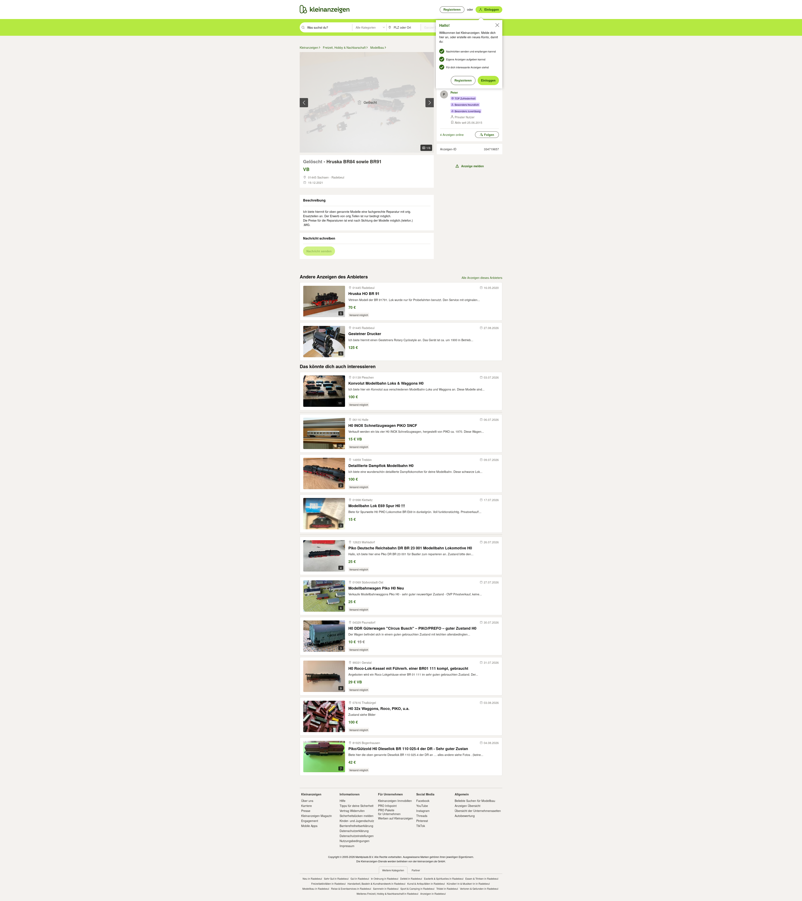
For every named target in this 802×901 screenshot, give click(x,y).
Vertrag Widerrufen (352, 811)
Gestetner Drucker (364, 333)
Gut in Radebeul (359, 878)
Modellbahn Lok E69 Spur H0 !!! (376, 505)
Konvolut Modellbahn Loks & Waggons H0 (386, 383)
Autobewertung (465, 816)
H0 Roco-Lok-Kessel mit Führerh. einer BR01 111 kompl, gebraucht (408, 668)
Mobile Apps (309, 826)
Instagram (423, 811)
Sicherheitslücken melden (356, 816)
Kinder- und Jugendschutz (357, 821)
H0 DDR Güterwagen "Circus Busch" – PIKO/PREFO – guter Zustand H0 (412, 628)
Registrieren (463, 80)
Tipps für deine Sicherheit (356, 806)
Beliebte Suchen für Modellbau (475, 801)
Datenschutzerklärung (354, 831)
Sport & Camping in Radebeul (417, 888)
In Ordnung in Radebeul (384, 878)
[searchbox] (329, 27)
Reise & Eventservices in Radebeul (351, 888)
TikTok (420, 826)
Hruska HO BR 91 (363, 293)
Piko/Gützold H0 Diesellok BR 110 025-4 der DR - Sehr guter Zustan (408, 748)
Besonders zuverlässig (468, 111)
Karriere (306, 806)
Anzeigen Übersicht (467, 806)
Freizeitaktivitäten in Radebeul (328, 883)
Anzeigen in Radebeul (433, 893)
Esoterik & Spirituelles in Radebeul (443, 878)
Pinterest (422, 821)
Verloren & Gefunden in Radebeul (479, 888)
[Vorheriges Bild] (304, 102)
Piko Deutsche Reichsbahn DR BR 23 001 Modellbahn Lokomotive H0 (410, 548)
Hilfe (342, 801)
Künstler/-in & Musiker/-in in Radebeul (468, 883)
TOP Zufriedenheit (465, 98)
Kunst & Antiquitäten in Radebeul (426, 883)
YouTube (422, 806)
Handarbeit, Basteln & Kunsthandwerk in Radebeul (376, 883)
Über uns (307, 801)
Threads (421, 816)
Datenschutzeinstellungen (357, 836)
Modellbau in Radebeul (315, 888)
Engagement (309, 821)
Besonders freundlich (467, 104)
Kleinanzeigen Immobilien (395, 801)
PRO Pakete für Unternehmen (389, 812)
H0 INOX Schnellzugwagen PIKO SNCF (382, 425)
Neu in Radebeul (312, 878)
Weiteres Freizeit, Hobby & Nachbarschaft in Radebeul (387, 893)
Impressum (347, 846)
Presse (305, 811)
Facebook (422, 801)
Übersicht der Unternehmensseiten (478, 811)
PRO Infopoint (387, 806)
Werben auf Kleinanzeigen (395, 818)
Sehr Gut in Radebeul (336, 878)
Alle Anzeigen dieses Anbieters (482, 278)
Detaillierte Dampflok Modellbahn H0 (381, 465)
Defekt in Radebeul (411, 878)
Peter (454, 92)
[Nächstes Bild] (429, 102)
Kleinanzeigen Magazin (316, 816)
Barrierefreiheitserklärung (356, 826)
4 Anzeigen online (452, 135)
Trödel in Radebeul (447, 888)
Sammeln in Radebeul (385, 888)
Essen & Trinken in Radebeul (481, 878)
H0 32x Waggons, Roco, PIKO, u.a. (378, 708)
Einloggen (488, 80)
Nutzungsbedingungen (354, 841)
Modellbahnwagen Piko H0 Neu (376, 588)
